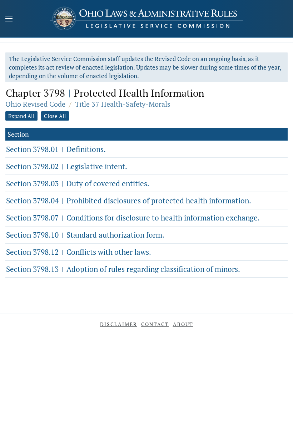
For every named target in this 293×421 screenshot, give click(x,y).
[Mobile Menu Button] (9, 19)
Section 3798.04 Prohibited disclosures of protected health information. (128, 201)
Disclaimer (118, 324)
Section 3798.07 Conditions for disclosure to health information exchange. (133, 218)
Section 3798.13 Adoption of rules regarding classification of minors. (123, 269)
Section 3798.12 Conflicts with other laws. (78, 252)
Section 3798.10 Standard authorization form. (85, 235)
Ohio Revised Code (35, 104)
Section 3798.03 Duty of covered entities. (77, 183)
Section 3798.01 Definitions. (56, 149)
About (183, 324)
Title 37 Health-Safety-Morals (122, 104)
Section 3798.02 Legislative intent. (66, 166)
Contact (155, 324)
